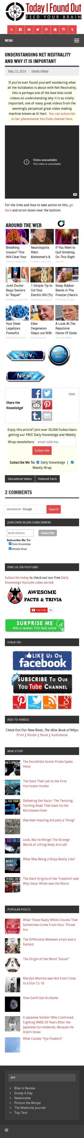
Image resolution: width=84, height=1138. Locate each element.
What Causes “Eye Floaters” (42, 1039)
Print (20, 735)
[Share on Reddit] (36, 404)
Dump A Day (23, 1093)
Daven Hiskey (40, 71)
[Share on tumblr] (36, 416)
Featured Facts (47, 478)
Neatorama (22, 1098)
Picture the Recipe (27, 1103)
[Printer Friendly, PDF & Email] (72, 394)
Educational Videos (20, 478)
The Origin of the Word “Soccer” (46, 959)
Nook (44, 735)
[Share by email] (47, 416)
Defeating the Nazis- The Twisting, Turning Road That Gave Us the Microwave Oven (48, 805)
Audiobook (59, 735)
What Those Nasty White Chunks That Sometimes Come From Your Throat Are (50, 925)
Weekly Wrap (42, 468)
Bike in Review (24, 1088)
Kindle (32, 735)
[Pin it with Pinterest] (47, 404)
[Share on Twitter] (47, 393)
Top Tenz (21, 1113)
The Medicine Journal (30, 1108)
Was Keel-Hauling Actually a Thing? (49, 820)
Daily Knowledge (53, 462)
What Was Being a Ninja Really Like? (49, 859)
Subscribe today (17, 578)
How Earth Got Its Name (40, 998)
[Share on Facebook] (36, 393)
